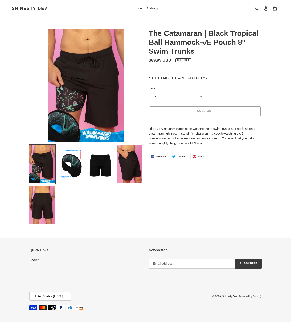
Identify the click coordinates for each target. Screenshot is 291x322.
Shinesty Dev (30, 8)
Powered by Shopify (250, 296)
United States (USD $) (49, 296)
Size (153, 88)
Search (34, 260)
